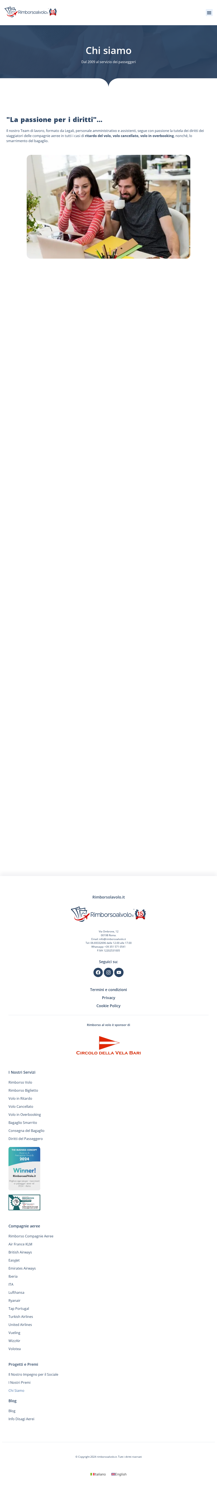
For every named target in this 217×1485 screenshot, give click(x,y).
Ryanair (14, 1300)
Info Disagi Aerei (21, 1419)
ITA (10, 1284)
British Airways (20, 1252)
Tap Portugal (18, 1308)
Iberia (13, 1276)
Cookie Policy (108, 1005)
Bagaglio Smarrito (22, 1122)
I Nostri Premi (19, 1382)
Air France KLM (20, 1244)
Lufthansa (16, 1292)
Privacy (108, 997)
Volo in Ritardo (20, 1098)
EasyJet (14, 1260)
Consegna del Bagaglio (26, 1130)
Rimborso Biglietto (23, 1090)
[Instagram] (108, 972)
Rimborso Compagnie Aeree (30, 1236)
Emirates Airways (22, 1268)
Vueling (14, 1332)
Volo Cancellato (20, 1106)
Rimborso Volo (20, 1082)
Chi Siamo (16, 1390)
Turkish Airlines (20, 1316)
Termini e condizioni (108, 989)
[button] (209, 12)
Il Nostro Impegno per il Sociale (33, 1374)
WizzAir (14, 1340)
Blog (11, 1411)
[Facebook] (98, 972)
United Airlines (20, 1324)
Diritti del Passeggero (25, 1138)
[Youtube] (119, 972)
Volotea (14, 1348)
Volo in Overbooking (24, 1114)
